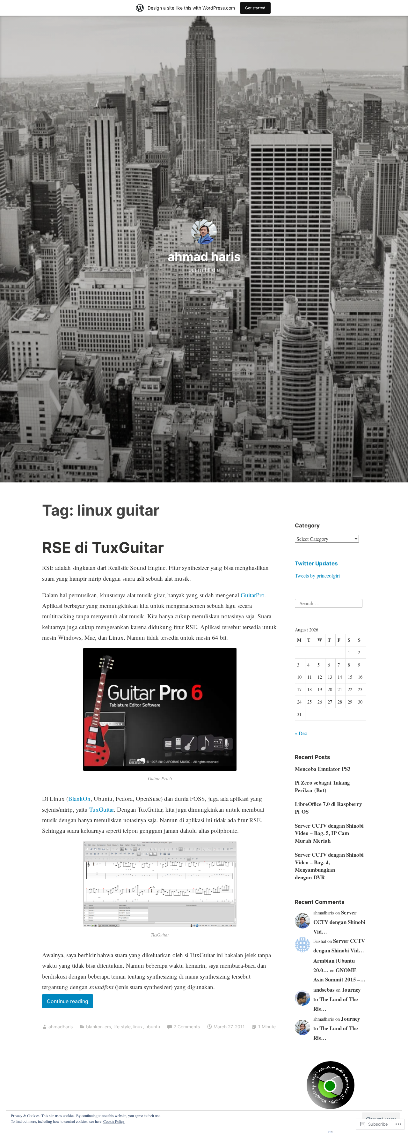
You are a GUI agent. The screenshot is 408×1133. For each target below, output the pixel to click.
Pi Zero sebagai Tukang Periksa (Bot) (322, 786)
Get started (255, 7)
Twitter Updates (316, 563)
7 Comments (187, 1026)
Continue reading (65, 1003)
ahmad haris (204, 256)
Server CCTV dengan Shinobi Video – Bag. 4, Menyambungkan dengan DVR (329, 866)
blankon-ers (98, 1026)
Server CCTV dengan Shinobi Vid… (339, 921)
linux (138, 1026)
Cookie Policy (114, 1121)
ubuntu (152, 1026)
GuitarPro (253, 595)
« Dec (301, 733)
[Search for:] (328, 602)
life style (122, 1026)
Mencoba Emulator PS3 (323, 769)
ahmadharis (60, 1026)
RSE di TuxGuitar (103, 547)
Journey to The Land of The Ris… (337, 999)
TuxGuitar (101, 809)
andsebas (324, 990)
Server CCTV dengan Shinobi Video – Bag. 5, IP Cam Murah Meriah (329, 833)
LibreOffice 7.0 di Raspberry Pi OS (328, 808)
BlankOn (79, 798)
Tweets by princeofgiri (317, 575)
